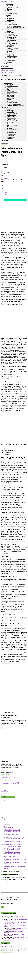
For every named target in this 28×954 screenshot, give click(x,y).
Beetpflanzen (10, 32)
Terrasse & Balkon (12, 13)
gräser (11, 772)
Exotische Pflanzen (12, 35)
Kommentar (4, 882)
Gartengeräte (10, 18)
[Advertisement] (14, 216)
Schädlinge (10, 23)
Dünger (9, 21)
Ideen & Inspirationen (12, 7)
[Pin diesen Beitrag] (15, 187)
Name (2, 895)
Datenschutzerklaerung (7, 952)
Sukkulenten (10, 49)
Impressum (15, 950)
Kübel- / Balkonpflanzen (13, 43)
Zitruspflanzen (11, 60)
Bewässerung (10, 17)
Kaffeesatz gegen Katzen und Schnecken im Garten (15, 923)
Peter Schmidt (4, 178)
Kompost (9, 9)
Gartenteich (10, 6)
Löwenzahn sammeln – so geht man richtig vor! (15, 928)
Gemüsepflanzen (11, 37)
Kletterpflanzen (11, 38)
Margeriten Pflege (19, 916)
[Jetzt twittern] (15, 185)
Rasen (8, 12)
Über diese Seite (6, 950)
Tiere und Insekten (12, 24)
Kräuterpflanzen (11, 42)
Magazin (6, 63)
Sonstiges (9, 62)
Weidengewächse (12, 56)
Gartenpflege (7, 15)
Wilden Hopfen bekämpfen (20, 937)
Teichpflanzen (10, 54)
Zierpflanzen (10, 59)
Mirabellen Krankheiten (14, 918)
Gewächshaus (10, 20)
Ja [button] (1, 726)
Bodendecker (10, 34)
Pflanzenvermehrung (12, 53)
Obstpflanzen (10, 45)
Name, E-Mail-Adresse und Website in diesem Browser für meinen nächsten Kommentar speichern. (12, 899)
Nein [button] (2, 728)
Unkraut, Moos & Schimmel (14, 26)
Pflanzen (6, 29)
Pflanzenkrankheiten (12, 46)
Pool (8, 10)
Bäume (9, 31)
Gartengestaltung (8, 4)
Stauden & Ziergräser (12, 48)
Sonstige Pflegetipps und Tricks (15, 27)
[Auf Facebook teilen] (15, 184)
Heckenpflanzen (11, 40)
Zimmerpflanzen (11, 57)
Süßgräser (9, 51)
